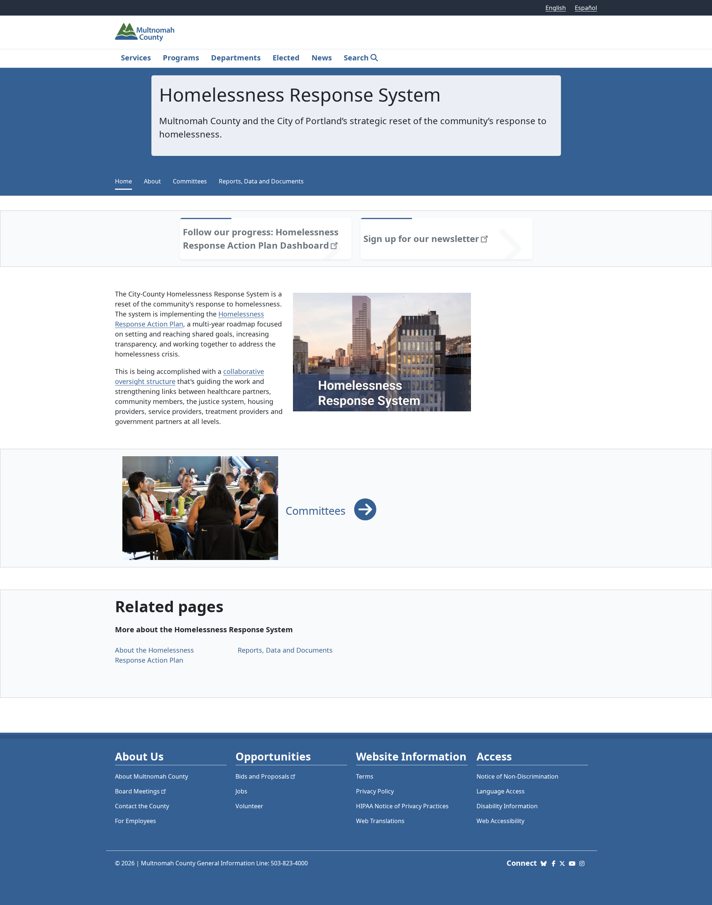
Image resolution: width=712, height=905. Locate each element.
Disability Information (507, 806)
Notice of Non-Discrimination (517, 776)
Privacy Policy (375, 791)
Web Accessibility (500, 821)
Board (137, 791)
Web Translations (380, 821)
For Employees (135, 821)
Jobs (241, 791)
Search (356, 58)
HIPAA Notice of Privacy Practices (402, 806)
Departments (236, 58)
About (152, 181)
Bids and (262, 776)
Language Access (501, 791)
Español (586, 8)
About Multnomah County (151, 776)
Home (123, 181)
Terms (364, 776)
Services (136, 58)
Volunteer (249, 806)
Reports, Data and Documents (261, 181)
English (555, 8)
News (322, 58)
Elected (286, 58)
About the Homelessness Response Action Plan (154, 655)
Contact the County (142, 806)
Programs (181, 58)
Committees (190, 181)
